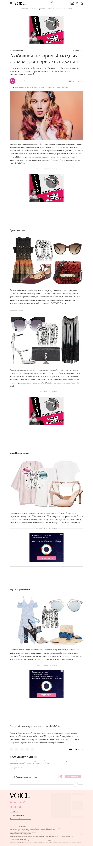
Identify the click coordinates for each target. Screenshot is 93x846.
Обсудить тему (77, 81)
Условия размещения (17, 815)
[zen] (24, 802)
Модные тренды (26, 87)
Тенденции (19, 50)
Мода (12, 50)
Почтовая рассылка (72, 3)
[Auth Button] (82, 3)
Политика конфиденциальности (20, 819)
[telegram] (20, 802)
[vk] (15, 802)
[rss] (11, 802)
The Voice (20, 3)
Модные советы (40, 87)
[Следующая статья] (46, 784)
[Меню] (11, 3)
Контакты (14, 812)
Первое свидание (61, 87)
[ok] (11, 807)
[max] (20, 807)
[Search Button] (77, 3)
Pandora (50, 87)
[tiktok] (15, 807)
